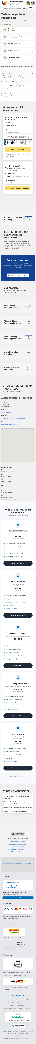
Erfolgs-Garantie (11, 608)
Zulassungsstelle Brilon (17, 852)
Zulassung (18, 8)
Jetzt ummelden (18, 716)
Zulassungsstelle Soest (17, 847)
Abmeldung (25, 8)
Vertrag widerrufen (18, 995)
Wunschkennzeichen (9, 8)
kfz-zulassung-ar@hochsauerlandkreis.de (13, 418)
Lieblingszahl (10, 180)
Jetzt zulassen (18, 665)
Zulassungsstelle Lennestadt (17, 844)
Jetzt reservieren (18, 563)
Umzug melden (18, 768)
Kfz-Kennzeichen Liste (10, 1008)
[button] (18, 797)
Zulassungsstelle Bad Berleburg (17, 849)
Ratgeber (28, 1008)
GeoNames (25, 1038)
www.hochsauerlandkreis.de (9, 424)
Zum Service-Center (18, 898)
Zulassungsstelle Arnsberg (17, 841)
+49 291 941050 (6, 412)
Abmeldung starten (18, 615)
